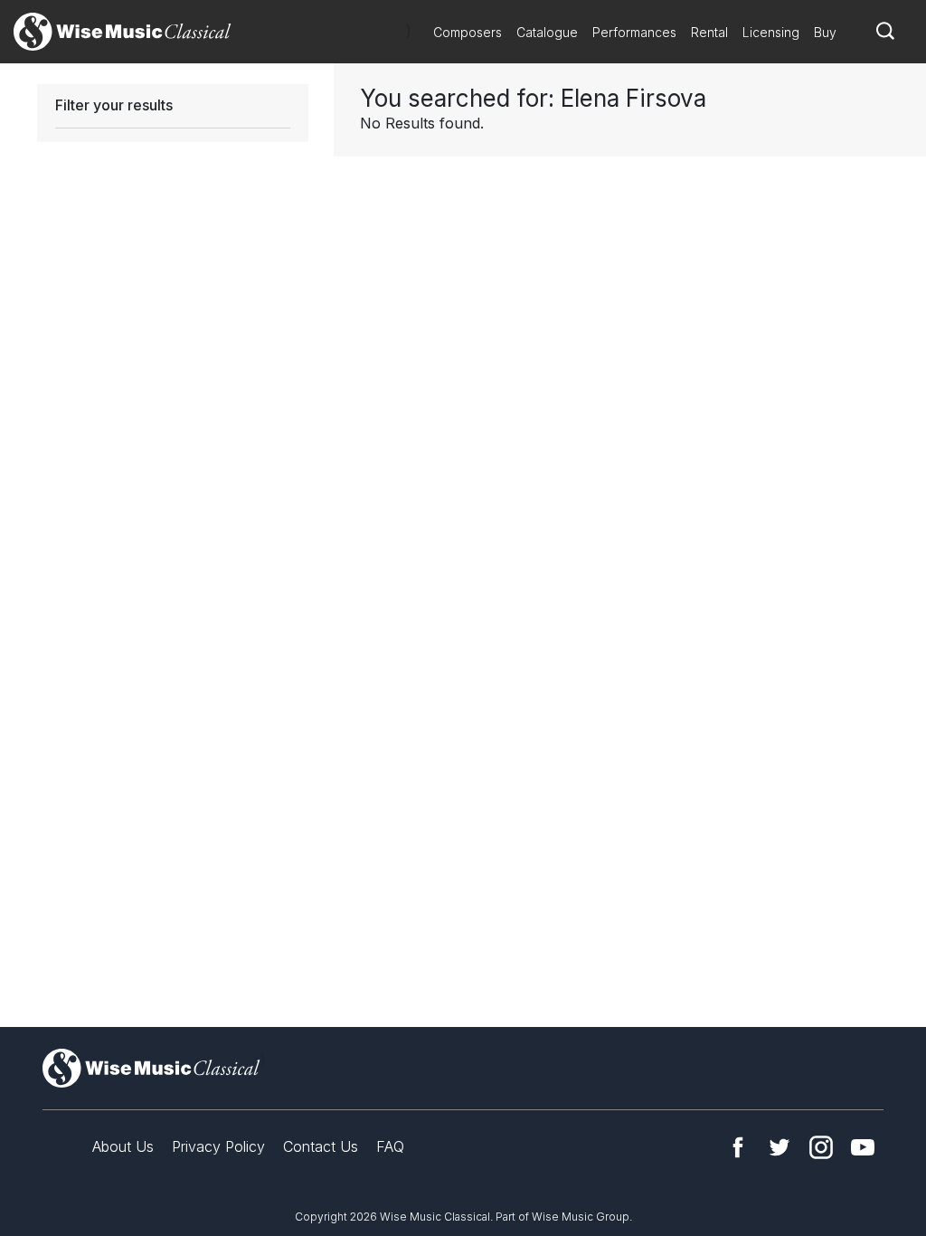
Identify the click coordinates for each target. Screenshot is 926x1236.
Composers (467, 32)
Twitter (779, 1147)
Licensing (770, 32)
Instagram (821, 1147)
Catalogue (547, 32)
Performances (634, 32)
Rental (709, 32)
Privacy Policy (218, 1146)
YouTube (862, 1147)
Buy (825, 32)
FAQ (390, 1146)
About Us (123, 1146)
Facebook (738, 1147)
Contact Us (320, 1146)
